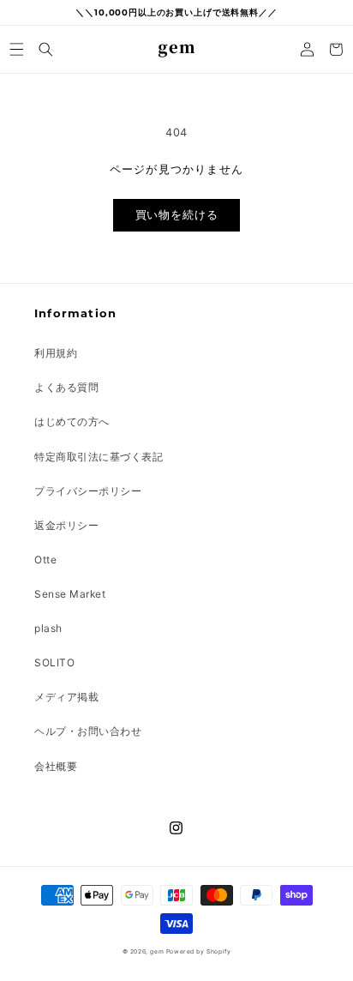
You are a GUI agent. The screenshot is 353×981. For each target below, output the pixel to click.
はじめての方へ (72, 421)
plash (48, 628)
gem (157, 951)
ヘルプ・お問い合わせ (87, 731)
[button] (17, 49)
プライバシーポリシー (87, 490)
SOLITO (54, 662)
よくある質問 (66, 387)
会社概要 (55, 766)
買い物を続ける (176, 214)
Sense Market (69, 593)
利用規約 (55, 352)
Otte (45, 559)
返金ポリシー (66, 525)
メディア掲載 (66, 696)
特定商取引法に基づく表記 (98, 456)
